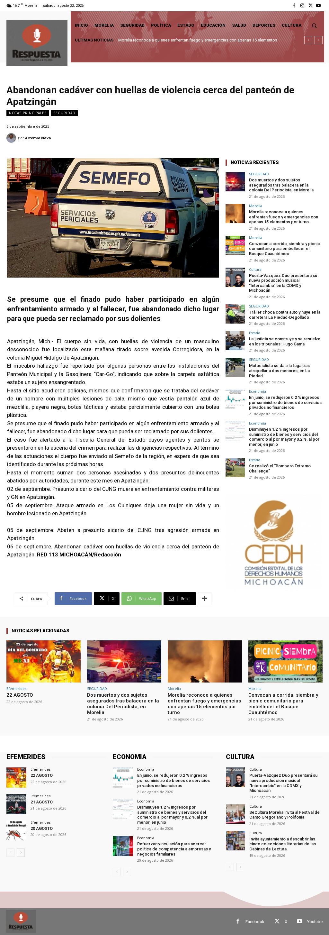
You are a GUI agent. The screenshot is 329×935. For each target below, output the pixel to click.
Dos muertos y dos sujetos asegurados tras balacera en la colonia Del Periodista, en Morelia (281, 185)
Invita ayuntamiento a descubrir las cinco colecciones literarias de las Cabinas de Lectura (282, 844)
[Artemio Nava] (12, 138)
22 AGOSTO (19, 695)
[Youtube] (319, 6)
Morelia (255, 205)
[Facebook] (294, 6)
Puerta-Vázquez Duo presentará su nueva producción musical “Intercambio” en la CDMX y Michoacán (283, 283)
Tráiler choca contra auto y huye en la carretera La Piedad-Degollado (284, 315)
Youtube (315, 921)
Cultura (255, 269)
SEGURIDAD (64, 113)
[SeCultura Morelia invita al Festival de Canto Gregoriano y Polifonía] (235, 814)
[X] (311, 6)
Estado (254, 333)
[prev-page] (10, 852)
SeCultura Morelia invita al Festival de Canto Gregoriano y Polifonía (284, 815)
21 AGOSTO (42, 802)
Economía (257, 391)
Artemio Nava (38, 137)
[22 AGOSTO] (43, 661)
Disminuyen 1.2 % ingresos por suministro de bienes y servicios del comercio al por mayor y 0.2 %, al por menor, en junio (284, 437)
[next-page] (21, 852)
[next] (319, 40)
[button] (314, 25)
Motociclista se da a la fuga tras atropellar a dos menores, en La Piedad (279, 370)
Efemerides (16, 688)
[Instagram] (302, 6)
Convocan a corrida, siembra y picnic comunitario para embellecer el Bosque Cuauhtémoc (201, 40)
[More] (204, 598)
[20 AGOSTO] (16, 830)
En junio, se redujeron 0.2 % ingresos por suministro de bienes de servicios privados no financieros (285, 402)
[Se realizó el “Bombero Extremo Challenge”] (235, 467)
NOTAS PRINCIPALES (28, 113)
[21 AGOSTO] (16, 804)
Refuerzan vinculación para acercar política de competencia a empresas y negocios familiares (174, 848)
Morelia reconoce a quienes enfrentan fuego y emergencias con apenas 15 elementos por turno (283, 216)
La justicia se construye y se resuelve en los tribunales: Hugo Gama (284, 341)
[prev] (308, 40)
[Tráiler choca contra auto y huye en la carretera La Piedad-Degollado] (235, 314)
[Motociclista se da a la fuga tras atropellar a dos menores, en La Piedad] (235, 367)
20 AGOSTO (42, 828)
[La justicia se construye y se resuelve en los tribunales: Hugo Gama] (235, 340)
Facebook (254, 921)
